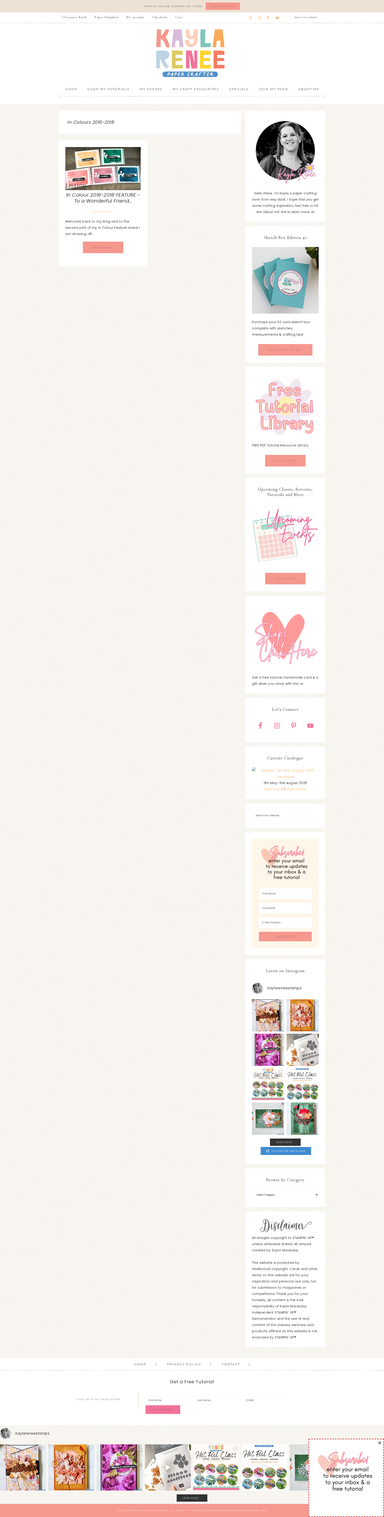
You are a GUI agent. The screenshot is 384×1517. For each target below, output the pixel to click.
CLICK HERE (285, 460)
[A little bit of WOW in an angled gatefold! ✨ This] (268, 1015)
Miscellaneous (102, 211)
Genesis (182, 1510)
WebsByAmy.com (254, 1510)
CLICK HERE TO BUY (285, 349)
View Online (274, 789)
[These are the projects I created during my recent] (268, 1050)
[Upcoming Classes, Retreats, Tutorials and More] (285, 569)
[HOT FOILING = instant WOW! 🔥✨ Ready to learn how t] (302, 1084)
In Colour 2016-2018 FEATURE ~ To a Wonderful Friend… (103, 197)
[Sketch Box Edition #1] (285, 280)
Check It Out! (223, 6)
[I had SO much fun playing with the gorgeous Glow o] (302, 1015)
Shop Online (296, 789)
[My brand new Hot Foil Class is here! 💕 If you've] (268, 1084)
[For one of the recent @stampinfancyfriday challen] (268, 1119)
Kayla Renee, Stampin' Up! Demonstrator (192, 53)
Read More (103, 247)
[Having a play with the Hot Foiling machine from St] (302, 1050)
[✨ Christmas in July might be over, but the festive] (302, 1119)
